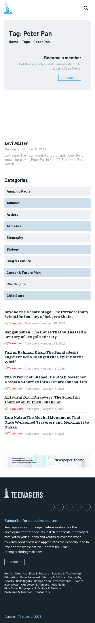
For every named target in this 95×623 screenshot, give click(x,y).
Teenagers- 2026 (29, 616)
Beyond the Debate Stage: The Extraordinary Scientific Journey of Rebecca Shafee (46, 314)
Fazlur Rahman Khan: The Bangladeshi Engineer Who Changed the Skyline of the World (44, 356)
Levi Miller (16, 143)
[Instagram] (60, 507)
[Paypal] (69, 507)
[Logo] (8, 8)
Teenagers (11, 149)
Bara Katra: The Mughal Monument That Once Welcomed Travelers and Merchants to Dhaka (46, 422)
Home (13, 41)
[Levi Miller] (47, 115)
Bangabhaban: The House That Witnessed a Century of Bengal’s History (45, 334)
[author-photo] (14, 323)
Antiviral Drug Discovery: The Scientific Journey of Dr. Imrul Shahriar (42, 399)
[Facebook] (51, 507)
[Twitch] (78, 507)
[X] (87, 507)
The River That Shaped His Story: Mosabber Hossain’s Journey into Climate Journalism (45, 379)
